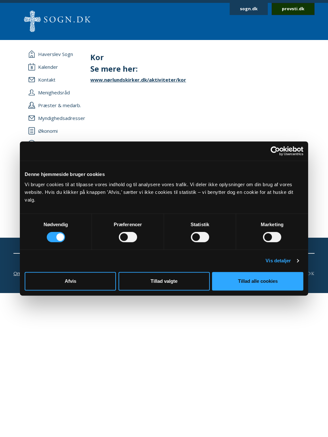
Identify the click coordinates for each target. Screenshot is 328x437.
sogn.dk (249, 9)
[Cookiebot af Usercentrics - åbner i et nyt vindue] (275, 151)
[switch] (128, 237)
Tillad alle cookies (258, 281)
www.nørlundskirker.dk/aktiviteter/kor (138, 79)
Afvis (70, 281)
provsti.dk (293, 9)
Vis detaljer (278, 260)
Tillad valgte (164, 281)
